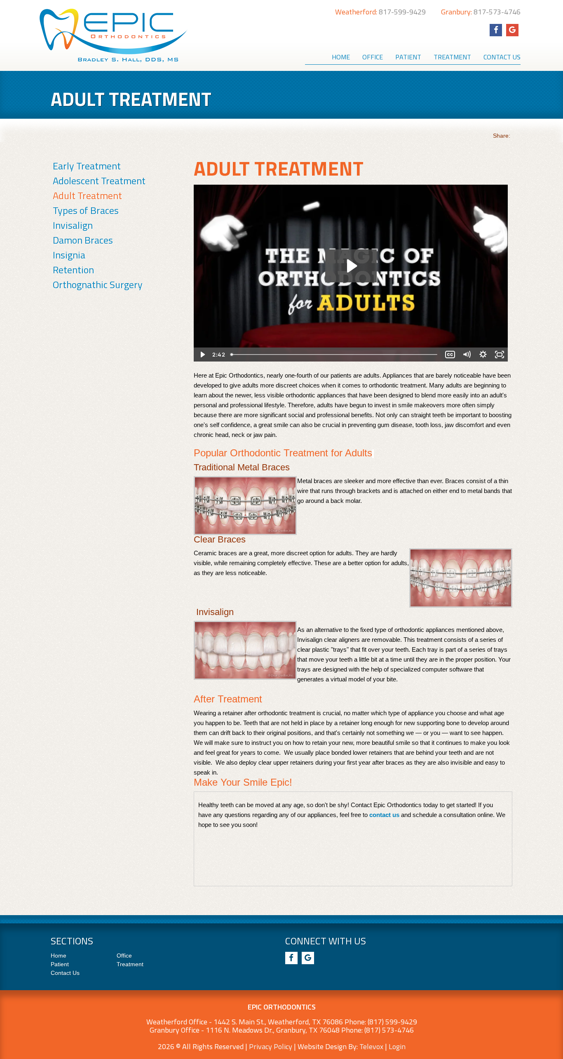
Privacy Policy (270, 1046)
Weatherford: (380, 11)
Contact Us (65, 973)
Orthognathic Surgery (98, 284)
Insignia (69, 255)
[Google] (512, 30)
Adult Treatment (87, 195)
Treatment (130, 964)
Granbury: (481, 11)
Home (58, 955)
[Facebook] (496, 30)
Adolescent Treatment (99, 181)
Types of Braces (86, 210)
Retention (73, 270)
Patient (60, 964)
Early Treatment (87, 166)
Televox (371, 1046)
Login (397, 1046)
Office (124, 955)
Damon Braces (83, 240)
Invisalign (73, 225)
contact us (384, 814)
